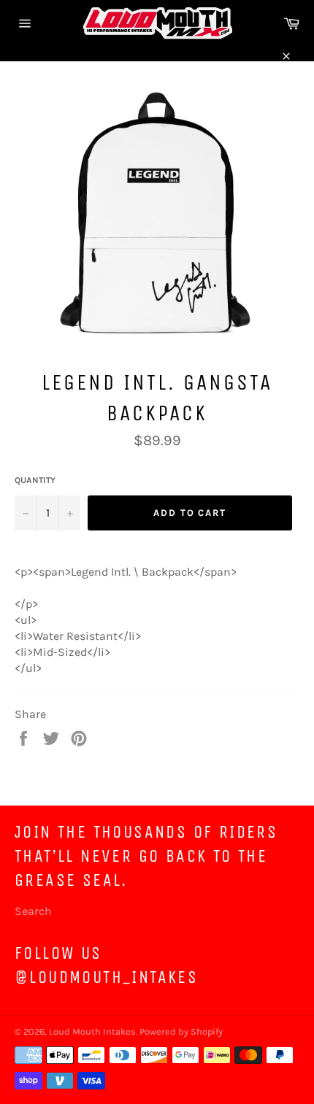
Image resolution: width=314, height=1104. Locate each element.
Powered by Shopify (181, 1031)
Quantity (35, 480)
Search (33, 911)
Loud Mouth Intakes (92, 1031)
